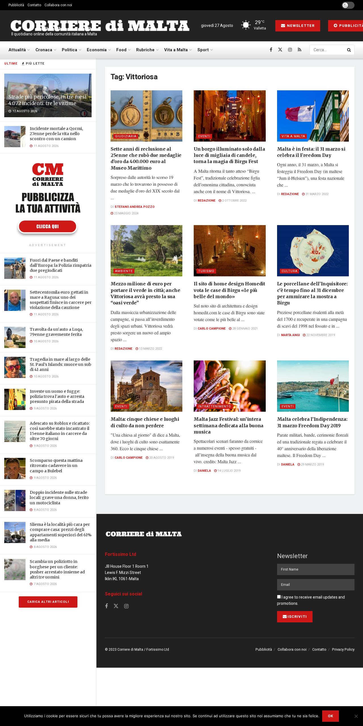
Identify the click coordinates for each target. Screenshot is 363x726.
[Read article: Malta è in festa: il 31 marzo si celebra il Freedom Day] (313, 116)
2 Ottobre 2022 (233, 200)
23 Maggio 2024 (125, 213)
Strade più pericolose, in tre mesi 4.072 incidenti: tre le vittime (47, 100)
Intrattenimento (214, 406)
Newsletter (300, 25)
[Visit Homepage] (100, 26)
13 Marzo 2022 (150, 348)
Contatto (34, 5)
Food (121, 50)
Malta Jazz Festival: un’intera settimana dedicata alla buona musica (228, 425)
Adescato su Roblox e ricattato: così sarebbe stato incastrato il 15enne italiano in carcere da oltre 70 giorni (60, 431)
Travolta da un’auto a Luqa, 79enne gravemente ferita (56, 332)
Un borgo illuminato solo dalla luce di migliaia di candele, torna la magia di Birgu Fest (229, 155)
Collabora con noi (58, 5)
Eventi (204, 136)
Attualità (17, 50)
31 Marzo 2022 (316, 194)
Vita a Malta (176, 50)
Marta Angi (290, 335)
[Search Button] (349, 50)
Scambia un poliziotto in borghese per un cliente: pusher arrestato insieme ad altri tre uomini (57, 569)
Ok (330, 716)
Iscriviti (297, 616)
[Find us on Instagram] (290, 50)
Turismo (206, 271)
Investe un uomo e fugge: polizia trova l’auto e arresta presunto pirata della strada (57, 396)
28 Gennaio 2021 (244, 328)
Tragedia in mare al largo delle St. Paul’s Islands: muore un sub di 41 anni (60, 364)
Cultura (289, 271)
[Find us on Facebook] (271, 50)
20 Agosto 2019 (161, 457)
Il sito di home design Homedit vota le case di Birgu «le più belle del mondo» (229, 290)
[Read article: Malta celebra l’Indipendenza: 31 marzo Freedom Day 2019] (313, 386)
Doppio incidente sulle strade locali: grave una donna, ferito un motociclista (59, 497)
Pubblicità (16, 5)
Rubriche (145, 50)
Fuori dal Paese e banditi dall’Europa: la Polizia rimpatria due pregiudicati (60, 265)
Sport (203, 50)
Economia (97, 50)
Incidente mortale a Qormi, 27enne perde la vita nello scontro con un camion (56, 133)
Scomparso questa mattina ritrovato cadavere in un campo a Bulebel (56, 465)
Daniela (204, 470)
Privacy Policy (343, 649)
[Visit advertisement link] (48, 199)
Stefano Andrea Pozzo (135, 206)
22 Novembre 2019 (320, 335)
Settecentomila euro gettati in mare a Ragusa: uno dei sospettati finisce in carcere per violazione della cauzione (61, 300)
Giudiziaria (125, 136)
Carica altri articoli (48, 601)
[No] (356, 716)
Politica (69, 50)
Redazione (207, 200)
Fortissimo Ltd (120, 554)
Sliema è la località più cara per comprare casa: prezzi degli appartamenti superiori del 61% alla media (61, 532)
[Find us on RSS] (299, 50)
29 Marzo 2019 (312, 464)
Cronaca (43, 50)
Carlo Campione (212, 328)
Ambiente (124, 271)
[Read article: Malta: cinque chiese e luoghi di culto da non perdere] (146, 386)
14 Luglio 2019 (228, 470)
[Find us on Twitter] (280, 50)
